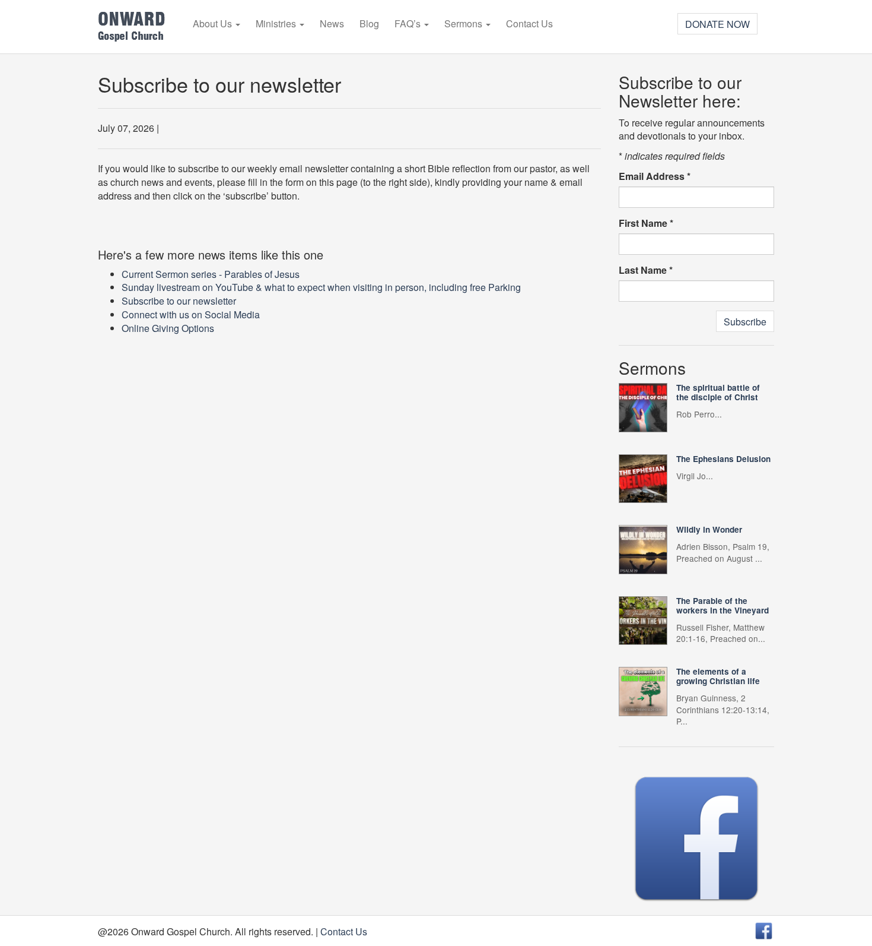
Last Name (646, 270)
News (332, 23)
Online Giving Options (168, 328)
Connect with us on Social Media (191, 314)
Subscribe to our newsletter (179, 301)
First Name (646, 223)
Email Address (654, 176)
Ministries (277, 23)
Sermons (464, 23)
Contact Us (529, 23)
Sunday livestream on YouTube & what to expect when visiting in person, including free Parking (321, 287)
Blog (369, 23)
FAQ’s (408, 23)
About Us (213, 23)
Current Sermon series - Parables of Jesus (211, 274)
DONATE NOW (717, 24)
